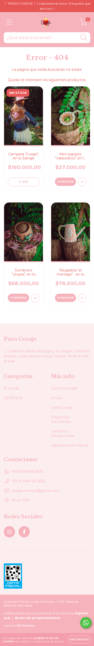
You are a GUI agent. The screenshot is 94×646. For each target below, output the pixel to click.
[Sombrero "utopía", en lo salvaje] (35, 298)
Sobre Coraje (62, 407)
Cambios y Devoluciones (63, 433)
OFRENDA (13, 398)
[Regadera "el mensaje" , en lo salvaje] (82, 298)
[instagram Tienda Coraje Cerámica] (9, 531)
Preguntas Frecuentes (61, 419)
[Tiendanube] (19, 626)
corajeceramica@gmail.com (35, 490)
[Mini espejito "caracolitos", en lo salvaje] (82, 182)
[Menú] (9, 22)
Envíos (56, 398)
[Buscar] (84, 38)
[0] (83, 23)
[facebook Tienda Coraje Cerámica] (24, 531)
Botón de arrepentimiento (37, 618)
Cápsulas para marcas (69, 445)
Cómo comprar (64, 388)
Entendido (79, 639)
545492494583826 (27, 471)
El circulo (11, 388)
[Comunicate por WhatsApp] (85, 622)
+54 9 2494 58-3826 (28, 481)
